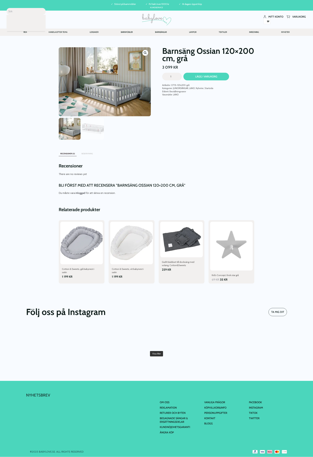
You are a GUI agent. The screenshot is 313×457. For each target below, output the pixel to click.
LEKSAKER (94, 32)
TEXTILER (223, 32)
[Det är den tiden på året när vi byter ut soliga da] (135, 336)
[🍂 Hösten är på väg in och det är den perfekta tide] (266, 336)
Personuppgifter (215, 412)
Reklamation (168, 407)
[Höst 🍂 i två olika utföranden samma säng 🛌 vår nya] (91, 336)
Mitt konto (275, 16)
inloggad (80, 193)
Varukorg (299, 16)
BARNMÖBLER (127, 32)
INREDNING (254, 32)
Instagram (256, 407)
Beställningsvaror (178, 91)
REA (25, 32)
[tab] (99, 152)
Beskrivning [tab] (87, 153)
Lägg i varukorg (206, 76)
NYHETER (285, 32)
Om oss (164, 402)
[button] (145, 53)
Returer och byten (173, 412)
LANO (192, 88)
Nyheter (200, 88)
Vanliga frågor (214, 402)
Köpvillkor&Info (215, 407)
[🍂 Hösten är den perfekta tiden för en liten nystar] (222, 336)
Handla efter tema (58, 32)
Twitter (254, 418)
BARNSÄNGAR (161, 32)
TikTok (253, 412)
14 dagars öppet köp (192, 4)
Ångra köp (167, 432)
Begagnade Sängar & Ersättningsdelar (174, 420)
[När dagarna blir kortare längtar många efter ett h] (178, 336)
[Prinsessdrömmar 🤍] (47, 336)
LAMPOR (192, 32)
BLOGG (208, 423)
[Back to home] (156, 19)
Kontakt (209, 418)
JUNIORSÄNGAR (180, 88)
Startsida (209, 88)
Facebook (255, 402)
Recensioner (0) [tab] (67, 153)
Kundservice (156, 7)
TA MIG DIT (277, 312)
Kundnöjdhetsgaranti (175, 427)
